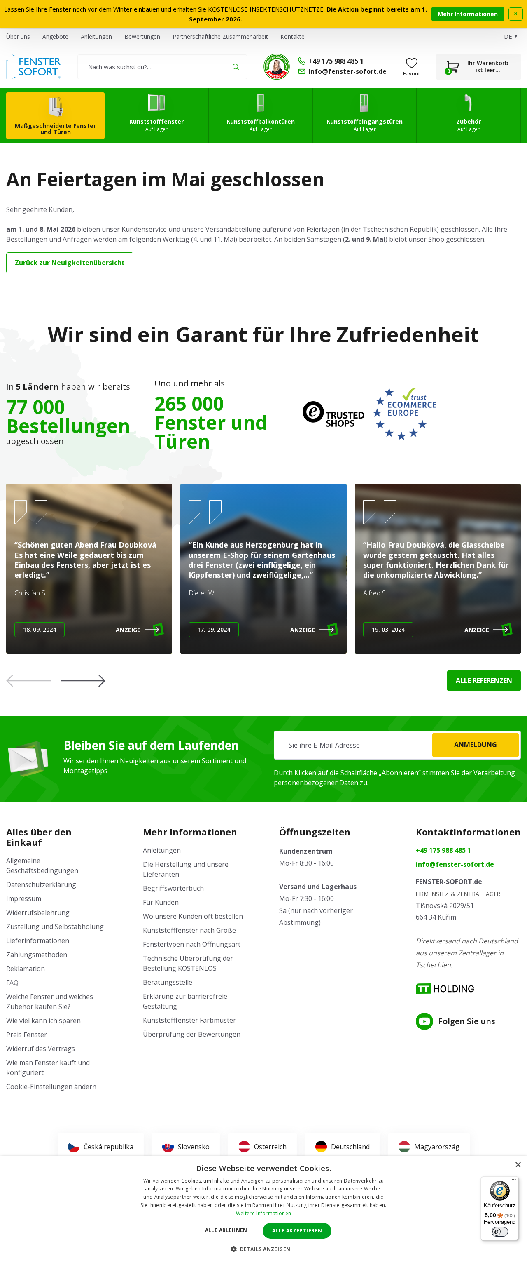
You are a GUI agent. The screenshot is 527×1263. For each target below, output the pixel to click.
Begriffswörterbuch (173, 888)
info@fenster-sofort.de (455, 864)
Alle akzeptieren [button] (297, 1230)
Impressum (23, 898)
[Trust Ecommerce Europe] (404, 414)
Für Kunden (161, 902)
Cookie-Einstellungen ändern (51, 1086)
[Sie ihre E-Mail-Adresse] (397, 745)
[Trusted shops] (333, 414)
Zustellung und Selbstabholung (55, 926)
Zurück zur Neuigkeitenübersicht (70, 262)
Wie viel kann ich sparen (43, 1020)
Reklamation (25, 968)
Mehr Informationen (468, 14)
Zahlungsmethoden (36, 954)
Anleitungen (96, 36)
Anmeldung (475, 744)
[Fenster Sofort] (33, 66)
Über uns (18, 36)
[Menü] (514, 1181)
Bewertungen (142, 36)
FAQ (12, 982)
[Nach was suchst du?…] (162, 66)
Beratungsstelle (167, 982)
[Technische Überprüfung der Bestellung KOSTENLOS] (277, 67)
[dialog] (263, 1209)
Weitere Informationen (263, 1213)
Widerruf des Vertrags (40, 1048)
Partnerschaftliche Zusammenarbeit (220, 36)
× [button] (518, 1165)
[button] (83, 681)
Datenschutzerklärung (41, 884)
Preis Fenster (26, 1034)
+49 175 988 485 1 (443, 850)
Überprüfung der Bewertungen (191, 1034)
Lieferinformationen (37, 940)
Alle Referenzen (484, 680)
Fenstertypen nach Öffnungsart (191, 944)
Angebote (55, 36)
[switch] (500, 1232)
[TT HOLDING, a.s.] (445, 988)
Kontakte (292, 36)
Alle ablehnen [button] (226, 1230)
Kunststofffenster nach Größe (189, 930)
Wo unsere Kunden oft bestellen (193, 916)
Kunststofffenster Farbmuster (189, 1020)
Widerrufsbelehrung (38, 912)
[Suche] (236, 66)
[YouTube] (424, 1021)
